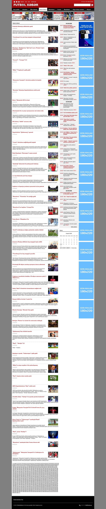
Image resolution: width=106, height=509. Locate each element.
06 (69, 239)
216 (15, 472)
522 (29, 488)
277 (45, 475)
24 (44, 463)
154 (29, 469)
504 (39, 486)
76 (24, 465)
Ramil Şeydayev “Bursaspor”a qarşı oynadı (25, 153)
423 (15, 483)
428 (25, 483)
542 (23, 489)
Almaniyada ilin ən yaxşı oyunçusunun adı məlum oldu (28, 110)
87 (39, 465)
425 (19, 483)
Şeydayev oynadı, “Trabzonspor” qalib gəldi (25, 353)
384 (29, 481)
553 (45, 489)
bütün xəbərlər (74, 226)
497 (25, 486)
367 (41, 479)
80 (30, 465)
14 (30, 463)
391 (43, 481)
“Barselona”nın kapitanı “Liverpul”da (23, 207)
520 (25, 488)
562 (17, 490)
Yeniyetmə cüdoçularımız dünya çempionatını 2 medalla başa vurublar (70, 174)
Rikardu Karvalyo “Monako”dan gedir (23, 310)
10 (24, 463)
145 (57, 468)
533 (51, 488)
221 (25, 472)
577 (47, 490)
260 (57, 474)
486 (49, 485)
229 (41, 472)
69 (14, 465)
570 (33, 490)
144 (55, 468)
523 (31, 488)
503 (37, 486)
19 (37, 463)
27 (48, 463)
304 (53, 476)
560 (13, 490)
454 (31, 484)
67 (58, 464)
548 (35, 489)
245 (27, 474)
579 (51, 490)
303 (51, 476)
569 (31, 490)
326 (51, 477)
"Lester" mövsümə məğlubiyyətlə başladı (24, 142)
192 (13, 471)
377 (15, 481)
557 (53, 489)
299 (43, 476)
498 (27, 486)
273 (37, 475)
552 (43, 489)
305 (55, 476)
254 (45, 474)
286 (17, 476)
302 (49, 476)
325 (49, 477)
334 (21, 478)
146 (13, 469)
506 (43, 486)
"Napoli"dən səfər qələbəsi (69, 145)
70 (15, 465)
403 (21, 482)
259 (55, 474)
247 (31, 474)
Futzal (59, 9)
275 (41, 475)
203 (35, 471)
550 (39, 489)
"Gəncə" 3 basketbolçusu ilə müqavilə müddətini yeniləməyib (69, 38)
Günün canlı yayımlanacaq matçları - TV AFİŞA (69, 95)
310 (19, 477)
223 (29, 472)
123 (13, 468)
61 (49, 464)
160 (41, 469)
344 (41, 478)
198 (25, 471)
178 (31, 470)
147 (15, 469)
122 (56, 467)
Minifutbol (51, 9)
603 (53, 491)
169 (13, 470)
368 (43, 479)
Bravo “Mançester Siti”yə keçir (21, 100)
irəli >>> (18, 492)
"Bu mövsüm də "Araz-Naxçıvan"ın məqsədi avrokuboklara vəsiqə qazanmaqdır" (68, 105)
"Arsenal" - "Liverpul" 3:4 (20, 60)
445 (13, 484)
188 (51, 470)
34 (58, 463)
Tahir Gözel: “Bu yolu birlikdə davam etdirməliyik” (70, 138)
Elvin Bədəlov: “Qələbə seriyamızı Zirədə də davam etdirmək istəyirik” (69, 73)
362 (31, 479)
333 (19, 478)
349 (51, 478)
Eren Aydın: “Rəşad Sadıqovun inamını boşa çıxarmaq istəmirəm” (69, 167)
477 (31, 485)
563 (19, 490)
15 (31, 463)
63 (52, 464)
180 (35, 470)
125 (17, 468)
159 (39, 469)
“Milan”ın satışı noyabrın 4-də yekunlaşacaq (25, 365)
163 (47, 469)
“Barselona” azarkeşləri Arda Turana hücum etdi (26, 442)
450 (23, 484)
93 (48, 465)
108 (29, 467)
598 (43, 491)
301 (47, 476)
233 (49, 472)
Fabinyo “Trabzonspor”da (69, 34)
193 (15, 471)
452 (27, 484)
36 (14, 464)
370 (47, 479)
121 (54, 467)
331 (15, 478)
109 (31, 467)
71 (17, 465)
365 (37, 479)
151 (23, 469)
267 (25, 475)
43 (24, 464)
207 (43, 471)
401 (17, 482)
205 (39, 471)
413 (41, 482)
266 (23, 475)
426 (21, 483)
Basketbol (67, 9)
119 (50, 467)
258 (53, 474)
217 (17, 472)
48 (31, 464)
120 (52, 467)
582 (57, 490)
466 (55, 484)
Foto (26, 1)
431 (31, 483)
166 (53, 469)
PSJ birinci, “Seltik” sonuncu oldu (22, 121)
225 (33, 472)
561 (15, 490)
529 (43, 488)
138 (43, 468)
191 (57, 470)
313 (25, 477)
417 (49, 482)
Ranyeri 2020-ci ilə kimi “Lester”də (22, 299)
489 (55, 485)
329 (57, 477)
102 (17, 467)
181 (37, 470)
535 (55, 488)
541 (21, 489)
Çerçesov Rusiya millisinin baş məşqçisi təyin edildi (27, 241)
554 (47, 489)
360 (27, 479)
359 (25, 479)
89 (42, 465)
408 (31, 482)
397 (55, 481)
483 (43, 485)
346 (45, 478)
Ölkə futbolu (33, 9)
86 (38, 465)
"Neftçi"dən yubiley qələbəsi (70, 87)
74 (21, 465)
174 (23, 470)
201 (31, 471)
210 (49, 471)
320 (39, 477)
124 (15, 468)
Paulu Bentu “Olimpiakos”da (21, 219)
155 (31, 469)
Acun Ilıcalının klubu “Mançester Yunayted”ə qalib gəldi (69, 187)
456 (35, 484)
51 (35, 464)
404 (23, 482)
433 (35, 483)
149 (19, 469)
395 (51, 481)
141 (49, 468)
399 (13, 482)
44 (25, 464)
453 (29, 484)
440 (49, 483)
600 (47, 491)
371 (49, 479)
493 (17, 486)
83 (34, 465)
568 (29, 490)
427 (23, 483)
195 (19, 471)
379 (19, 481)
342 (37, 478)
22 (41, 463)
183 (41, 470)
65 (55, 464)
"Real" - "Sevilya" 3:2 (19, 343)
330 (13, 478)
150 (21, 469)
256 (49, 474)
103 (19, 467)
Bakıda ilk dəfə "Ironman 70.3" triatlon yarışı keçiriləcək (70, 52)
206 (41, 471)
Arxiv (29, 1)
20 (38, 463)
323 (45, 477)
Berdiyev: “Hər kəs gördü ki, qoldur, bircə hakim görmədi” (70, 129)
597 (41, 491)
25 (45, 463)
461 (45, 484)
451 (25, 484)
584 (15, 491)
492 (15, 486)
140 (47, 468)
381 (23, 481)
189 (53, 470)
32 (55, 463)
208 (45, 471)
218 (19, 472)
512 (55, 486)
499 (29, 486)
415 (45, 482)
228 (39, 472)
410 (35, 482)
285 (15, 476)
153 (27, 469)
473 (23, 485)
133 (33, 468)
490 (57, 485)
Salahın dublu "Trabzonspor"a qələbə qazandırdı (70, 91)
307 (13, 477)
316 (31, 477)
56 (42, 464)
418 (51, 482)
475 (27, 485)
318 (35, 477)
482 (41, 485)
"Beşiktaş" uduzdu (67, 62)
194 (17, 471)
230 (43, 472)
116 (44, 467)
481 (39, 485)
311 (21, 477)
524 (33, 488)
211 (51, 471)
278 (47, 475)
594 (35, 491)
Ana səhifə (16, 9)
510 (51, 486)
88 (41, 465)
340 (33, 478)
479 (35, 485)
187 (49, 470)
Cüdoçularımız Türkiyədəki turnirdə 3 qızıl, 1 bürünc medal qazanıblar (70, 150)
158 (37, 469)
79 (28, 465)
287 (19, 476)
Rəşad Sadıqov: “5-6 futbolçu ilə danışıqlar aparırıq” (70, 193)
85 (37, 465)
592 (31, 491)
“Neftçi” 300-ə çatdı (68, 65)
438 (45, 483)
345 (43, 478)
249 (35, 474)
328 (55, 477)
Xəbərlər (22, 1)
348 (49, 478)
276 (43, 475)
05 (66, 239)
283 (57, 475)
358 (23, 479)
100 (13, 467)
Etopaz (89, 9)
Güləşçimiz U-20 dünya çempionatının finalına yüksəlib (70, 204)
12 (27, 463)
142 (51, 468)
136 (39, 468)
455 (33, 484)
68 (13, 465)
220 (23, 472)
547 (33, 489)
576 (45, 490)
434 (37, 483)
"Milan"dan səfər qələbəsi (69, 68)
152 (25, 469)
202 (33, 471)
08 (74, 239)
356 (19, 479)
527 (39, 488)
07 (71, 239)
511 (53, 486)
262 (15, 475)
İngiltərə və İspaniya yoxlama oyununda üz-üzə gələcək (28, 186)
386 (33, 481)
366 (39, 479)
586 (19, 491)
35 (13, 464)
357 (21, 479)
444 (57, 483)
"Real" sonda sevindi (68, 170)
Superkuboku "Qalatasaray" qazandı (23, 132)
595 (37, 491)
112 (37, 467)
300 (45, 476)
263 (17, 475)
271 (33, 475)
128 (23, 468)
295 (35, 476)
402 (19, 482)
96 (52, 465)
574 (41, 490)
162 (45, 469)
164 (49, 469)
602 (51, 491)
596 (39, 491)
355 (17, 479)
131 (29, 468)
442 (53, 483)
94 (49, 465)
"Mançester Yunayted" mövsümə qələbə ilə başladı (27, 80)
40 (20, 464)
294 (33, 476)
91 (45, 465)
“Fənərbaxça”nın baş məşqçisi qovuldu (24, 253)
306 (57, 476)
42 (23, 464)
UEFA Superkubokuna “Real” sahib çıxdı (24, 386)
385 (31, 481)
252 (41, 474)
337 (27, 478)
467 (57, 484)
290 (25, 476)
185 (45, 470)
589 (25, 491)
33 (56, 463)
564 (21, 490)
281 (53, 475)
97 (53, 465)
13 (28, 463)
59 (46, 464)
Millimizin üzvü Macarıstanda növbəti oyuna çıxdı (69, 59)
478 (33, 485)
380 (21, 481)
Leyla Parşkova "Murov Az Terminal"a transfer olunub (69, 213)
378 (17, 481)
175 (25, 470)
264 (19, 475)
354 (15, 479)
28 (49, 463)
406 (27, 482)
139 (45, 468)
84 (35, 465)
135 (37, 468)
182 (39, 470)
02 (76, 237)
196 (21, 471)
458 (39, 484)
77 (25, 465)
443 (55, 483)
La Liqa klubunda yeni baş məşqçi (22, 175)
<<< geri (14, 463)
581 (55, 490)
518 (21, 488)
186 (47, 470)
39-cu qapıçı (66, 81)
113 (39, 467)
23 (42, 463)
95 (51, 465)
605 (57, 491)
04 (63, 239)
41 (21, 464)
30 (52, 463)
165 (51, 469)
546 (31, 489)
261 (13, 475)
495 (21, 486)
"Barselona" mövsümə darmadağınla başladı (68, 99)
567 (27, 490)
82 (32, 465)
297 (39, 476)
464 (51, 484)
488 (53, 485)
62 (51, 464)
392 (45, 481)
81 (31, 465)
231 (45, 472)
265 (21, 475)
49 (32, 464)
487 (51, 485)
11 (25, 463)
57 (44, 464)
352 (57, 478)
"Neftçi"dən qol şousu (68, 109)
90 (44, 465)
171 (17, 470)
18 (35, 463)
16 (32, 463)
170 (15, 470)
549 (37, 489)
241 (19, 474)
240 (17, 474)
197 (23, 471)
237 (57, 472)
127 (21, 468)
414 (43, 482)
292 (29, 476)
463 (49, 484)
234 (51, 472)
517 (19, 488)
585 (17, 491)
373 (53, 479)
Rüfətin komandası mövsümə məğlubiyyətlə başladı (69, 183)
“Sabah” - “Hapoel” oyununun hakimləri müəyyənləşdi (70, 141)
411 (37, 482)
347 (47, 478)
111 (35, 467)
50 (34, 464)
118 (48, 467)
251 (39, 474)
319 (37, 477)
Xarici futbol (43, 9)
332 (17, 478)
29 (51, 463)
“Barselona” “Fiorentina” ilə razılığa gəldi (24, 196)
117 (46, 467)
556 (51, 489)
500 (31, 486)
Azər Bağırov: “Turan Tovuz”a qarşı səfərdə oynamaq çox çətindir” (70, 133)
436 (41, 483)
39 (18, 464)
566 (25, 490)
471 (19, 485)
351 (55, 478)
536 (57, 488)
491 (13, 486)
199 (27, 471)
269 (29, 475)
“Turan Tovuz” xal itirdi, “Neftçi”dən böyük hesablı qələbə (69, 120)
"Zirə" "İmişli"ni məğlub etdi (69, 196)
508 (47, 486)
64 (53, 464)
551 (41, 489)
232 (47, 472)
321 (41, 477)
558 (55, 489)
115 (42, 467)
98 (55, 465)
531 (47, 488)
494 (19, 486)
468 (13, 485)
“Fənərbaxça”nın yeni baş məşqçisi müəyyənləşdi (27, 37)
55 (41, 464)
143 (53, 468)
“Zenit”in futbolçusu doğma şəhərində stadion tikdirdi (28, 230)
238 (13, 474)
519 (23, 488)
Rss (22, 499)
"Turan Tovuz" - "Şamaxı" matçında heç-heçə (68, 125)
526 (37, 488)
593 (33, 491)
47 (30, 464)
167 (55, 469)
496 (23, 486)
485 (47, 485)
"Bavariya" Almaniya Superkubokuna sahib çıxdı (26, 90)
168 (57, 469)
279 (49, 475)
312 (23, 477)
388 (37, 481)
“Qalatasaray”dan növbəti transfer (22, 331)
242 (21, 474)
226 (35, 472)
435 (39, 483)
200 (29, 471)
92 (46, 465)
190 (55, 470)
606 (13, 492)
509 (49, 486)
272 (35, 475)
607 (15, 492)
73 (20, 465)
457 (37, 484)
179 (33, 470)
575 (43, 490)
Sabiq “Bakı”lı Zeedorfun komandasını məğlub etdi (27, 288)
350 (53, 478)
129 (25, 468)
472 (21, 485)
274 (39, 475)
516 (17, 488)
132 (31, 468)
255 (47, 474)
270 (31, 475)
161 (43, 469)
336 (25, 478)
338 (29, 478)
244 (25, 474)
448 (19, 484)
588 (23, 491)
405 (25, 482)
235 (53, 472)
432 (33, 483)
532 (49, 488)
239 (15, 474)
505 (41, 486)
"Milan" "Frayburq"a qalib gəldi (21, 70)
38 (17, 464)
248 (33, 474)
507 (45, 486)
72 (18, 465)
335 (23, 478)
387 (35, 481)
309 (17, 477)
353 (13, 479)
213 (55, 471)
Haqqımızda (33, 1)
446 (15, 484)
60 (48, 464)
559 (57, 489)
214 (57, 471)
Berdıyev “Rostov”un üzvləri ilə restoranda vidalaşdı (27, 320)
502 (35, 486)
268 (27, 475)
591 (29, 491)
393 (47, 481)
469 (15, 485)
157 (35, 469)
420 (55, 482)
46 (28, 464)
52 (37, 464)
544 (27, 489)
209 (47, 471)
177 (29, 470)
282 (55, 475)
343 (39, 478)
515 (15, 488)
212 (53, 471)
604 (55, 491)
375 (57, 479)
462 (47, 484)
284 (13, 476)
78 (27, 465)
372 (51, 479)
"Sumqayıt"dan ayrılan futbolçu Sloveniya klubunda (70, 31)
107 (27, 467)
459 (41, 484)
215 (13, 472)
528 (41, 488)
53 (38, 464)
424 (17, 483)
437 (43, 483)
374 (55, 479)
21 (39, 463)
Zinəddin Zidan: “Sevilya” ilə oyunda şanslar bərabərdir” (29, 396)
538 (15, 489)
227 (37, 472)
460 (43, 484)
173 (21, 470)
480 (37, 485)
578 (49, 490)
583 (13, 491)
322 (43, 477)
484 (45, 485)
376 (13, 481)
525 (35, 488)
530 (45, 488)
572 (37, 490)
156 (33, 469)
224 (31, 472)
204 (37, 471)
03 (61, 239)
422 (13, 483)
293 (31, 476)
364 (35, 479)
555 (49, 489)
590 (27, 491)
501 (33, 486)
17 (34, 463)
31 (54, 463)
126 (19, 468)
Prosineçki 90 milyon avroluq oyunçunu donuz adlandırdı (29, 264)
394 (49, 481)
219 (21, 472)
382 (25, 481)
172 (19, 470)
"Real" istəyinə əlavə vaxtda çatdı (22, 376)
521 (27, 488)
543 (25, 489)
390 (41, 481)
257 (51, 474)
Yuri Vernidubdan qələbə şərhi (70, 112)
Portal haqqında (17, 499)
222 (27, 472)
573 (39, 490)
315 (29, 477)
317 (33, 477)
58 (45, 464)
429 (27, 483)
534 (53, 488)
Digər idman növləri (78, 9)
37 (15, 464)
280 (51, 475)
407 (29, 482)
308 (15, 477)
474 (25, 485)
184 (43, 470)
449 (21, 484)
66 (56, 464)
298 (41, 476)
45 (27, 464)
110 (33, 467)
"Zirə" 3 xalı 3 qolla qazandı (69, 199)
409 (33, 482)
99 (56, 465)
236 (55, 472)
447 (17, 484)
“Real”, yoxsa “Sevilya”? (19, 431)
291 (27, 476)
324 (47, 477)
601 (49, 491)
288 (21, 476)
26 (47, 463)
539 (17, 489)
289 (23, 476)
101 (15, 467)
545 (29, 489)
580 (53, 490)
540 (19, 489)
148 (17, 469)
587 (21, 491)
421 (57, 482)
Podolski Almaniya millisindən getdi (23, 26)
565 (23, 490)
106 (25, 467)
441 (51, 483)
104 (21, 467)
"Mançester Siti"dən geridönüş (70, 84)
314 (27, 477)
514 (13, 488)
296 (37, 476)
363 (33, 479)
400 (15, 482)
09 (76, 239)
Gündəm (24, 9)
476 (29, 485)
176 (27, 470)
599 (45, 491)
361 (29, 479)
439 (47, 483)
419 (53, 482)
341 (35, 478)
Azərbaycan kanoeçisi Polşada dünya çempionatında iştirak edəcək (70, 208)
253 (43, 474)
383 (27, 481)
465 (53, 484)
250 (37, 474)
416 (47, 482)
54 (39, 464)
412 (39, 482)
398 (57, 481)
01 (74, 237)
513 (57, 486)
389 (39, 481)
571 (35, 490)
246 (29, 474)
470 (17, 485)
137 (41, 468)
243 (23, 474)
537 (13, 489)
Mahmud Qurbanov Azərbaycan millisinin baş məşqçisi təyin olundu (69, 26)
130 (27, 468)
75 (23, 465)
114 (41, 467)
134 (35, 468)
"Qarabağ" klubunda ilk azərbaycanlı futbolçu (25, 163)
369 (45, 479)
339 (31, 478)
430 (29, 483)
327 (53, 477)
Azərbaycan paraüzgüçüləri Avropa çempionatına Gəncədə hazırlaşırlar (70, 47)
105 (23, 467)
